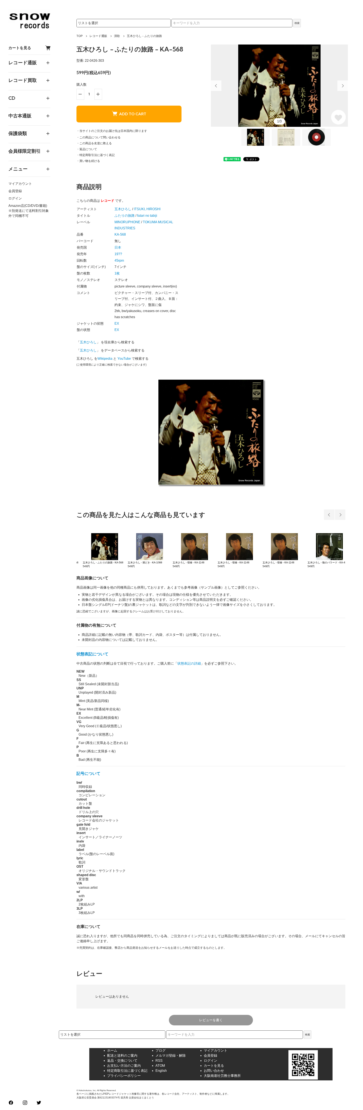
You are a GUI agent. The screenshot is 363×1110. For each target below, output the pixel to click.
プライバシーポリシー (124, 1075)
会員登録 (15, 191)
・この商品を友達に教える (94, 143)
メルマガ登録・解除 (170, 1055)
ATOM (160, 1065)
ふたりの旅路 (124, 215)
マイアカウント (20, 183)
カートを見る (19, 47)
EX (116, 323)
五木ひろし (122, 209)
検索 (297, 23)
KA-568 (120, 234)
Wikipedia (104, 358)
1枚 (117, 273)
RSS (159, 1060)
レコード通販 (98, 36)
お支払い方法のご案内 (124, 1065)
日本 (117, 247)
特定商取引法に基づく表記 (127, 1070)
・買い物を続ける (88, 161)
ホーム (112, 1050)
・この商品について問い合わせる (98, 137)
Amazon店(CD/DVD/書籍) (27, 205)
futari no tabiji (147, 215)
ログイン (15, 198)
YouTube (124, 358)
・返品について (86, 149)
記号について (88, 773)
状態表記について (92, 654)
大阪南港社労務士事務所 (222, 1075)
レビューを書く (211, 1020)
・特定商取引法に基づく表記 (95, 155)
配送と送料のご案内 (122, 1055)
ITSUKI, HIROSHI (147, 209)
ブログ (160, 1050)
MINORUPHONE (127, 222)
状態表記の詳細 (189, 663)
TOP (79, 36)
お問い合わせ (214, 1070)
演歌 (117, 36)
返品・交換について (122, 1060)
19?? (118, 254)
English (161, 1070)
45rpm (119, 260)
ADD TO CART (132, 114)
